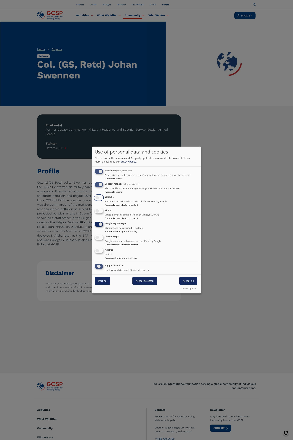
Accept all (188, 281)
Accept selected (145, 281)
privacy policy (128, 161)
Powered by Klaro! (189, 288)
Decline (102, 281)
